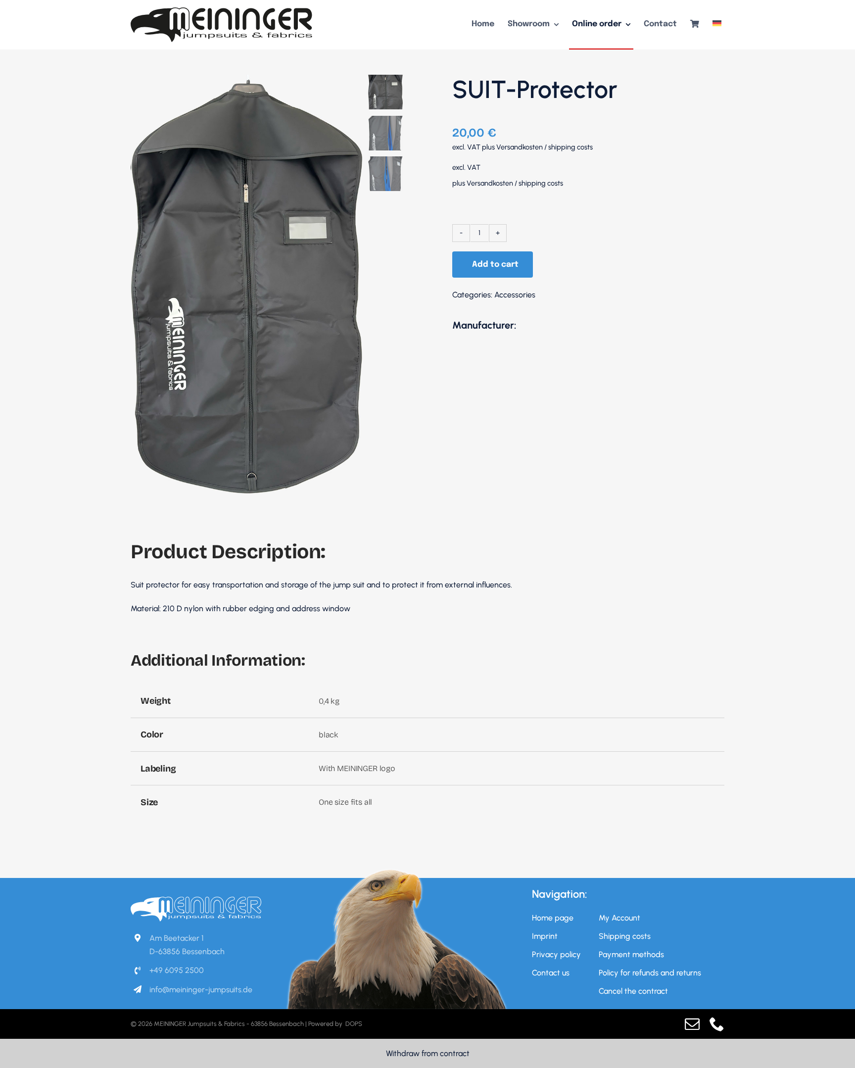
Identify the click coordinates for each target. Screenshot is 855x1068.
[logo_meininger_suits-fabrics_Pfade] (222, 11)
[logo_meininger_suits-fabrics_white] (196, 900)
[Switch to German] (717, 24)
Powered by (326, 1023)
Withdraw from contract (428, 1053)
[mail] (692, 1024)
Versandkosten (519, 147)
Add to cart (495, 264)
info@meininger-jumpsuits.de (200, 989)
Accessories (514, 294)
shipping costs (570, 147)
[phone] (717, 1024)
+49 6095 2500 (176, 970)
